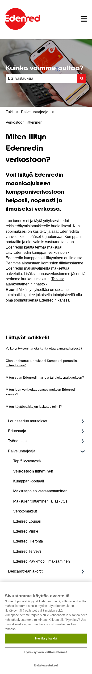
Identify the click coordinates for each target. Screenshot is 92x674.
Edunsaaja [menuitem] (17, 431)
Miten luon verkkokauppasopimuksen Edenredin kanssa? (41, 392)
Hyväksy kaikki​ (46, 638)
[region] (46, 628)
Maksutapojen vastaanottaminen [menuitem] (40, 491)
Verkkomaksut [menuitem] (25, 511)
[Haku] (81, 78)
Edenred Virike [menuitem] (25, 531)
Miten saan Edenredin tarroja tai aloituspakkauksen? (45, 377)
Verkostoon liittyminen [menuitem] (33, 471)
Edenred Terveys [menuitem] (27, 551)
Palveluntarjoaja (34, 112)
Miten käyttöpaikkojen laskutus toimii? (34, 406)
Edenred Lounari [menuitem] (27, 521)
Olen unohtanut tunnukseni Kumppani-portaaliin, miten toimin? (42, 363)
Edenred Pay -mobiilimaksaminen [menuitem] (41, 561)
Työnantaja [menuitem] (17, 441)
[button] (82, 421)
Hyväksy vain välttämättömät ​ (46, 652)
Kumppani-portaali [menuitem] (28, 481)
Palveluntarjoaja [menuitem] (21, 451)
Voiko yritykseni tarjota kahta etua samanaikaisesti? (44, 348)
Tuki (9, 112)
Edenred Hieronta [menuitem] (28, 541)
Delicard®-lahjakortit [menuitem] (25, 571)
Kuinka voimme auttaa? (44, 67)
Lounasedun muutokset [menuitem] (27, 421)
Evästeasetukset (46, 665)
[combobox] (41, 78)
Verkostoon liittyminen (24, 122)
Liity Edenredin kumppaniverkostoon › (37, 252)
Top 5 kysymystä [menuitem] (27, 461)
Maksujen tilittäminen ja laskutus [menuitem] (40, 501)
